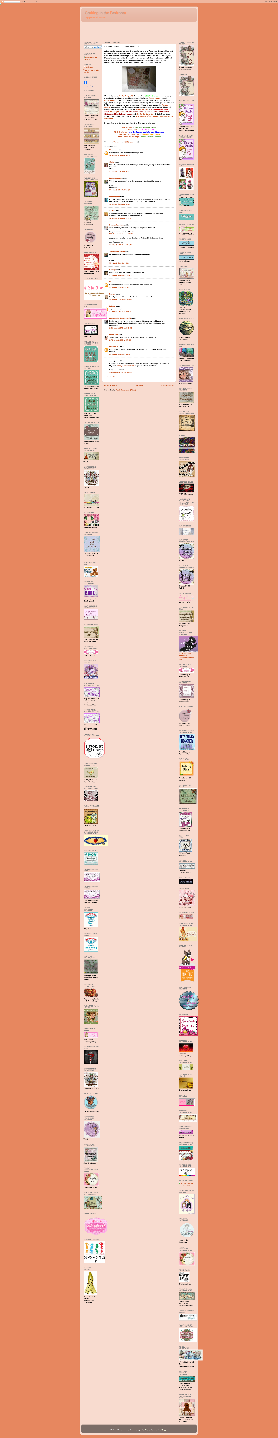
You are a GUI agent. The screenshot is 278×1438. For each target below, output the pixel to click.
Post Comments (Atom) (126, 390)
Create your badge (88, 86)
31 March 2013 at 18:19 (119, 354)
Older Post (167, 385)
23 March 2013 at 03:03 (120, 328)
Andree (112, 211)
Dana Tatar (113, 334)
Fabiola (112, 306)
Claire (111, 162)
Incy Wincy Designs (132, 130)
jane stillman (114, 196)
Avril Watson (87, 79)
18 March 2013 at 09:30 (120, 299)
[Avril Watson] (85, 84)
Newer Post (110, 385)
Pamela (112, 294)
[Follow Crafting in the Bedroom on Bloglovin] (93, 48)
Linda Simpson (115, 178)
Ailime (147, 1430)
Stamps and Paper (117, 251)
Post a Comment (114, 377)
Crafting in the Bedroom (105, 13)
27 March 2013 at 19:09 (120, 340)
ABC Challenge (120, 132)
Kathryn (112, 270)
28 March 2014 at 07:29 (120, 372)
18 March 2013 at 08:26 (120, 275)
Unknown (113, 150)
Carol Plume (114, 347)
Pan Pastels (127, 127)
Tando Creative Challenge (128, 137)
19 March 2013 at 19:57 (120, 312)
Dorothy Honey (111, 100)
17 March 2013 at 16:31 (119, 190)
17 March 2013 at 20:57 (120, 218)
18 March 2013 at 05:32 (120, 245)
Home (139, 385)
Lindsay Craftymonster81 (120, 318)
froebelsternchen (116, 225)
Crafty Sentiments (144, 114)
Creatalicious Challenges (128, 134)
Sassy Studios (142, 109)
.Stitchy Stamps (117, 112)
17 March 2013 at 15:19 (119, 172)
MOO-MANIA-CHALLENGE (121, 234)
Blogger (164, 1430)
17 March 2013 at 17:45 (119, 204)
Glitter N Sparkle (126, 96)
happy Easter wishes (125, 366)
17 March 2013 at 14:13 (119, 155)
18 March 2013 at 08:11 (119, 263)
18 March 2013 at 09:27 (120, 287)
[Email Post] (137, 142)
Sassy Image (154, 98)
